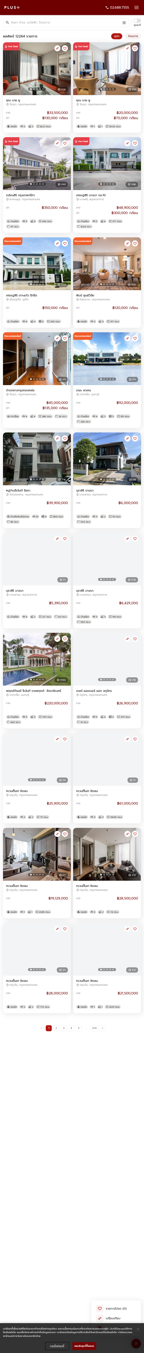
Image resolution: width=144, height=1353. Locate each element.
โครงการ (133, 36)
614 (94, 1028)
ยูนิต (116, 36)
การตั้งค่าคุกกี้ (57, 1346)
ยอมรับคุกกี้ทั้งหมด (84, 1346)
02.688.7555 (119, 7)
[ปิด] (138, 1329)
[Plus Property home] (12, 7)
